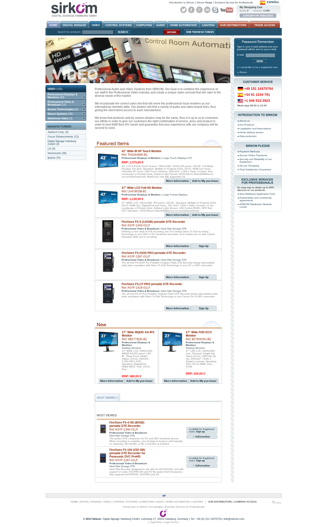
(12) (61, 103)
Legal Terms (170, 522)
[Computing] (144, 24)
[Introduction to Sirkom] (181, 2)
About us (245, 121)
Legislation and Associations (255, 128)
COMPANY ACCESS (245, 501)
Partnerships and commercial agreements (255, 199)
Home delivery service (252, 132)
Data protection (248, 136)
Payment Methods (250, 151)
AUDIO (160, 501)
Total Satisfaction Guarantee (255, 169)
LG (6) (51, 148)
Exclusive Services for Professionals (184, 506)
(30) (60, 113)
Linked (207, 9)
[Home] (53, 24)
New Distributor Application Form (257, 194)
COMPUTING (147, 501)
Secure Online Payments (253, 155)
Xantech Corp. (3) (58, 132)
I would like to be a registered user (259, 67)
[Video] (95, 24)
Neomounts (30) (57, 153)
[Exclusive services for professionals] (234, 2)
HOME (74, 501)
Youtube (227, 9)
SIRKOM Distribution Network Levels (256, 205)
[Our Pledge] (204, 2)
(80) (63, 96)
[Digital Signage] (74, 24)
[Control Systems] (118, 24)
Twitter (183, 9)
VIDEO (107, 501)
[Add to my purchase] (205, 182)
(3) (60, 118)
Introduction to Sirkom (135, 506)
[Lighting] (208, 24)
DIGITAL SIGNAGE (90, 501)
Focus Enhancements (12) (63, 136)
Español (273, 2)
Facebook (191, 9)
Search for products (69, 31)
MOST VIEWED (106, 397)
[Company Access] (264, 24)
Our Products (247, 124)
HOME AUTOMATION (177, 501)
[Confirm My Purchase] (258, 15)
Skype (215, 9)
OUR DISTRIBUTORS (220, 501)
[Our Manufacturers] (198, 34)
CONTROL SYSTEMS (125, 501)
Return (243, 72)
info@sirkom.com (234, 518)
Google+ (199, 9)
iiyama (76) (54, 157)
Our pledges (156, 506)
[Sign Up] (204, 247)
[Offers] (170, 34)
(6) (63, 109)
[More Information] (177, 180)
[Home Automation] (183, 24)
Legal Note (156, 522)
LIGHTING (197, 501)
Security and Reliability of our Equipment (256, 160)
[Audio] (160, 24)
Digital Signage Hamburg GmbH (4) (62, 142)
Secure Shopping (249, 165)
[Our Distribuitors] (233, 24)
